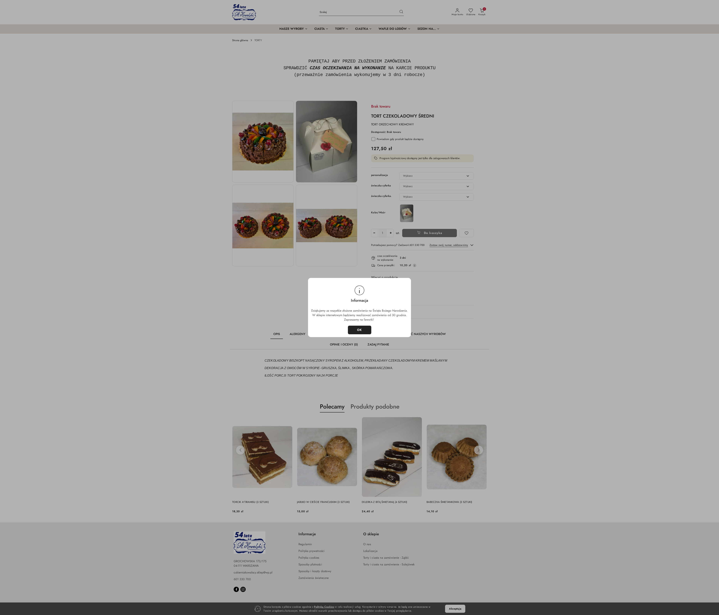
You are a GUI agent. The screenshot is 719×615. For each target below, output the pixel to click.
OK (359, 330)
